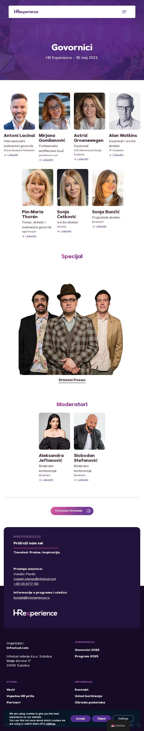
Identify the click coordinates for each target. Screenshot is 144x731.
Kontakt (82, 689)
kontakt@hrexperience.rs (32, 598)
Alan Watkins (123, 136)
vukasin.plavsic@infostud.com (35, 579)
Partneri (13, 702)
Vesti (11, 689)
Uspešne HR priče (20, 696)
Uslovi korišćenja (88, 696)
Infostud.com (17, 648)
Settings (123, 718)
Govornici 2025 (87, 650)
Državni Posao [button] (72, 380)
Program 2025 (86, 656)
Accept (80, 718)
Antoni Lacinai (19, 136)
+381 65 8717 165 (26, 584)
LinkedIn (12, 155)
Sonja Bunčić (106, 212)
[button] (124, 12)
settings (50, 723)
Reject (102, 718)
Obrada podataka (90, 702)
